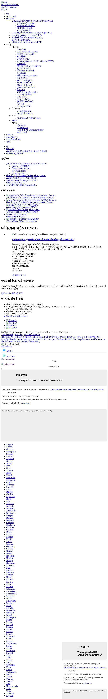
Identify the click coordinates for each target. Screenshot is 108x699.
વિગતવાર (22, 275)
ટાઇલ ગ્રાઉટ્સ (23, 99)
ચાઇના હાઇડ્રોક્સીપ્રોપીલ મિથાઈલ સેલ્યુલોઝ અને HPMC (58, 337)
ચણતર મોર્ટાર (22, 78)
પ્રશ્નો (8, 142)
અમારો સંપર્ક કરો (13, 139)
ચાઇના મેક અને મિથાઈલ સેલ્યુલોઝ (16, 337)
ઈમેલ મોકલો (6, 346)
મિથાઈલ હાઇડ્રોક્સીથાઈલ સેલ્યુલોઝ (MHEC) (32, 33)
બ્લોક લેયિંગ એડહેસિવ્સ (27, 52)
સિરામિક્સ (21, 125)
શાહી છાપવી (22, 132)
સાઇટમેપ (19, 334)
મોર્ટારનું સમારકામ (24, 85)
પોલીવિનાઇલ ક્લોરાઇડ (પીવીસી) (30, 130)
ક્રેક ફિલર (21, 56)
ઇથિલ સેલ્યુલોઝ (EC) (21, 40)
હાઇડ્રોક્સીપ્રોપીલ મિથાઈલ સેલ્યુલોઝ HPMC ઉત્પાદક (30, 198)
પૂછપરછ (15, 275)
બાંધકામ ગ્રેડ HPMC (26, 23)
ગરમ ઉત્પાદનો (7, 334)
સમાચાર (9, 135)
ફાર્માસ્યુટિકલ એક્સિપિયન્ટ (29, 118)
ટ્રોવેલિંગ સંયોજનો (25, 101)
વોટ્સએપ (11, 356)
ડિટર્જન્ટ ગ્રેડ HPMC (26, 25)
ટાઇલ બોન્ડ (22, 97)
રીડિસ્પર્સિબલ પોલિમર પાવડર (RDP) (27, 42)
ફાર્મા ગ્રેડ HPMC (24, 28)
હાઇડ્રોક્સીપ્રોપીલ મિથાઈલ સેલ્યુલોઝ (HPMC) (32, 21)
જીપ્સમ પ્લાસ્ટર (23, 68)
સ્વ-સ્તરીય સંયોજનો (26, 87)
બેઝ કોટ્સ (21, 49)
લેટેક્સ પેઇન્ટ (22, 127)
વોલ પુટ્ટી (20, 104)
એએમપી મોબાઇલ (32, 334)
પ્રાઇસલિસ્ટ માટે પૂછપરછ (12, 293)
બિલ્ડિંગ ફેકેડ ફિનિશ (25, 54)
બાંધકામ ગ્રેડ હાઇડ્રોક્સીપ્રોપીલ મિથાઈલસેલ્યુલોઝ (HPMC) (43, 239)
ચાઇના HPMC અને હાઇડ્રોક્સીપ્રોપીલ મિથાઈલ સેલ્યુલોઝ (60, 339)
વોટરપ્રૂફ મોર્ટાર (24, 106)
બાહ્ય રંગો (21, 63)
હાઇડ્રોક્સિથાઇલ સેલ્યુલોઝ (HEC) (27, 35)
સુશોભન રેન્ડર (23, 59)
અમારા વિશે (11, 16)
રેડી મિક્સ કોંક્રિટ (24, 82)
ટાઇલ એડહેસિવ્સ (24, 94)
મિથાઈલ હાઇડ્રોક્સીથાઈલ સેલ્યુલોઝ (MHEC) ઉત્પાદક (30, 202)
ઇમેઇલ (9, 351)
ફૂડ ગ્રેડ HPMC (23, 30)
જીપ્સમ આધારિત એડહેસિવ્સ (29, 66)
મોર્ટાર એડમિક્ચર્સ (24, 80)
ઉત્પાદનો (10, 18)
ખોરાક (14, 120)
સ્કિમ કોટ (21, 89)
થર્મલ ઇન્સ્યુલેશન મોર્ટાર (27, 92)
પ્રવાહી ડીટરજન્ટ (24, 113)
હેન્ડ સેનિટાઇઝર (24, 111)
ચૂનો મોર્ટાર (21, 73)
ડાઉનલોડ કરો (12, 137)
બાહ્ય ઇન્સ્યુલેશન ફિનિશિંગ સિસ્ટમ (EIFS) (35, 61)
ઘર (7, 14)
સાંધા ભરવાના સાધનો (25, 71)
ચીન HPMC (34, 342)
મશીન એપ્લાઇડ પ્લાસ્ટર (27, 75)
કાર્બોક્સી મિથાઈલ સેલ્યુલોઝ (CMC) (27, 37)
